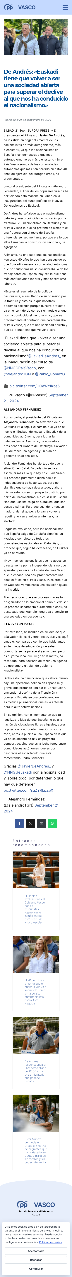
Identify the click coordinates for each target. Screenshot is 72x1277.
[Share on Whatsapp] (52, 823)
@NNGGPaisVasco (20, 368)
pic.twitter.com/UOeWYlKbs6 (34, 386)
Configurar (36, 1268)
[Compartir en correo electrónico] (41, 823)
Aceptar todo (36, 1250)
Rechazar (36, 1259)
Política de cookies (50, 1242)
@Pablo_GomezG (50, 374)
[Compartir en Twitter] (30, 823)
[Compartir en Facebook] (19, 823)
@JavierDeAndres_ (44, 356)
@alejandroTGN (17, 374)
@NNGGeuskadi (18, 772)
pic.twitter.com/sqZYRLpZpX (28, 790)
